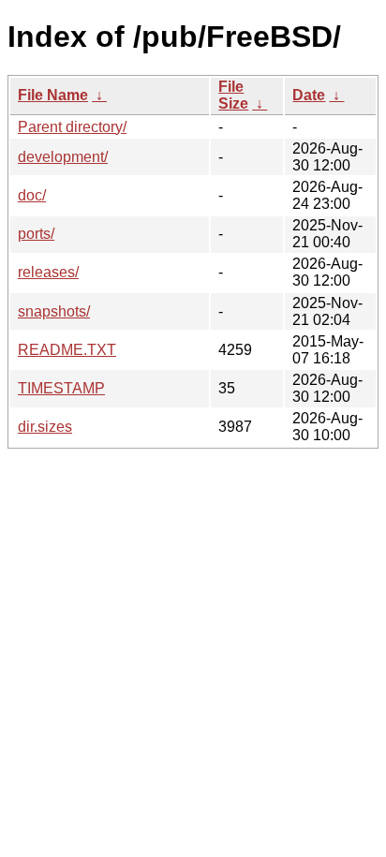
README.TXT (67, 350)
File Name (53, 95)
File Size (233, 95)
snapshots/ (54, 311)
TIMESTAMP (61, 388)
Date (308, 95)
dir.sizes (45, 427)
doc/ (32, 195)
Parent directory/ (72, 127)
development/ (63, 157)
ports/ (36, 234)
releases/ (48, 272)
